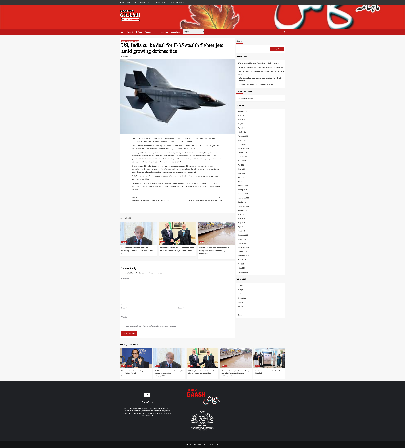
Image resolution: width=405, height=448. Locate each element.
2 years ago (126, 56)
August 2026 (242, 111)
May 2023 (241, 268)
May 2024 (241, 223)
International (180, 2)
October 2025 (242, 153)
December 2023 (243, 243)
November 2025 (243, 148)
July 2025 (241, 165)
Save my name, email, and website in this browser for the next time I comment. (150, 326)
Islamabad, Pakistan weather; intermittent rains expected (150, 199)
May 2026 (241, 124)
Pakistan (157, 2)
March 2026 (242, 132)
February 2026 (243, 136)
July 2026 (241, 115)
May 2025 (241, 173)
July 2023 (241, 264)
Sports (164, 2)
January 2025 (242, 190)
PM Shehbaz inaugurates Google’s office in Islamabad (256, 85)
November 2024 (243, 198)
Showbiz (171, 2)
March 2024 (242, 231)
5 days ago (125, 254)
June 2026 (241, 120)
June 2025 (241, 169)
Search (239, 41)
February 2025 (243, 186)
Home (123, 41)
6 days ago (203, 257)
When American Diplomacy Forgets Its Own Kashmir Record (258, 63)
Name (124, 308)
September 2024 (243, 206)
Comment (125, 279)
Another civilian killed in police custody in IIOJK (205, 199)
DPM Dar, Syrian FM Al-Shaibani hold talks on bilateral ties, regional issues (177, 249)
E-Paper (149, 2)
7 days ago (259, 376)
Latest (135, 2)
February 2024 (243, 235)
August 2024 (242, 210)
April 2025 (241, 177)
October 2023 (242, 251)
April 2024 (241, 227)
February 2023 (243, 272)
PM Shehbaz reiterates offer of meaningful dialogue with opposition (137, 249)
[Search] (284, 32)
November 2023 (243, 247)
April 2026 (241, 128)
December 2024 (243, 194)
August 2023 (242, 260)
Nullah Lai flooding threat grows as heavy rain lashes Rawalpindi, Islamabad (214, 250)
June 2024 (241, 219)
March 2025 (242, 181)
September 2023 (243, 256)
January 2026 (242, 140)
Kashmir (142, 2)
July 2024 (241, 214)
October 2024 (242, 202)
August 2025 (242, 161)
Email (181, 308)
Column (240, 285)
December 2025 (243, 144)
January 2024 (242, 239)
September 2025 (243, 157)
